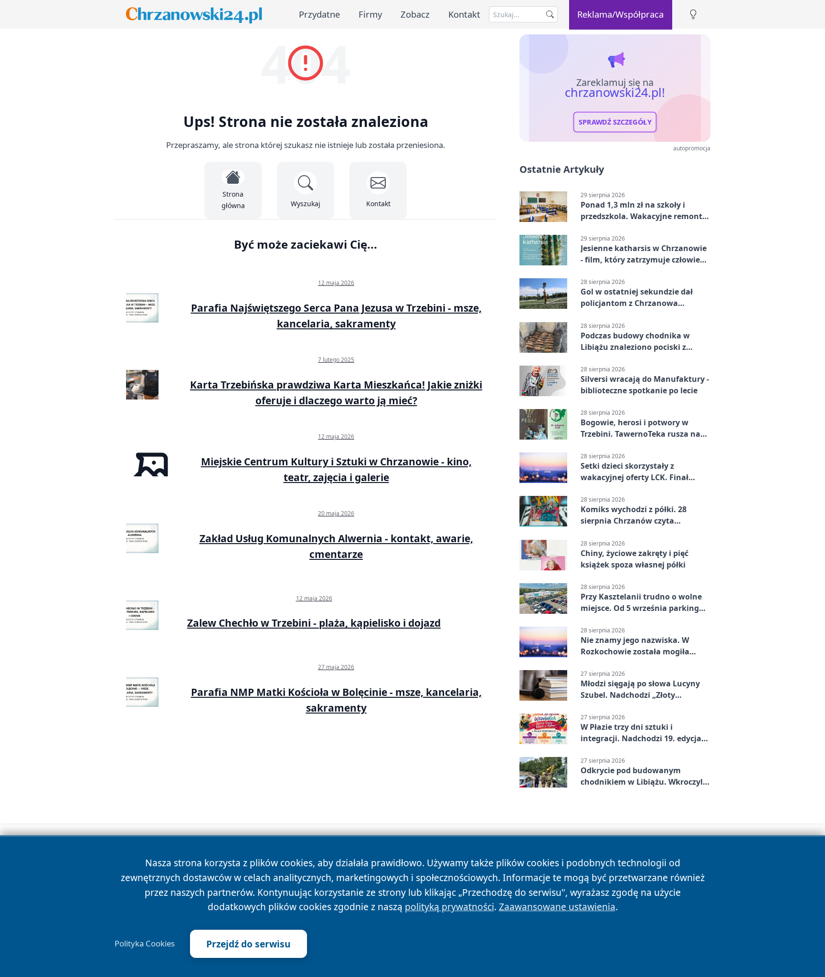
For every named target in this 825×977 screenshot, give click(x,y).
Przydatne (319, 14)
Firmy (370, 14)
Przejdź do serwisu (248, 943)
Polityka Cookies (145, 943)
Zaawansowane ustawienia (557, 906)
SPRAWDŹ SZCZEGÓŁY (615, 122)
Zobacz (415, 14)
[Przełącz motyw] (693, 14)
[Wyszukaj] (550, 14)
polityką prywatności (449, 906)
